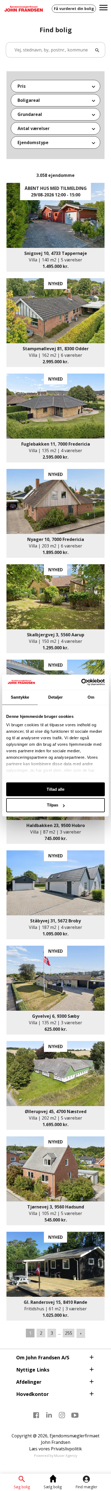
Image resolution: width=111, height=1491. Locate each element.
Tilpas (52, 805)
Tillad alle (55, 789)
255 (68, 1333)
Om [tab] (91, 697)
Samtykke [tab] (20, 697)
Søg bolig (22, 1486)
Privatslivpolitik (66, 1449)
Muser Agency (65, 1455)
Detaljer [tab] (55, 697)
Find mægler (86, 1486)
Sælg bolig (53, 1486)
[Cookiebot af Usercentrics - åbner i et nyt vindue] (81, 682)
